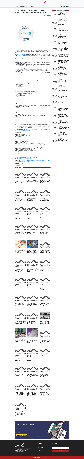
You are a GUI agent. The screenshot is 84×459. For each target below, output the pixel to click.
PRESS (28, 6)
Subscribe (60, 450)
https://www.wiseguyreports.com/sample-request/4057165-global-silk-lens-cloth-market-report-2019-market (33, 76)
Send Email (19, 156)
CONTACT (33, 6)
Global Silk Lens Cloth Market (20, 54)
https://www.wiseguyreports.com (25, 158)
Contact (39, 450)
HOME (17, 6)
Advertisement (41, 449)
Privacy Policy (40, 447)
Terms (39, 445)
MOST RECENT (22, 6)
